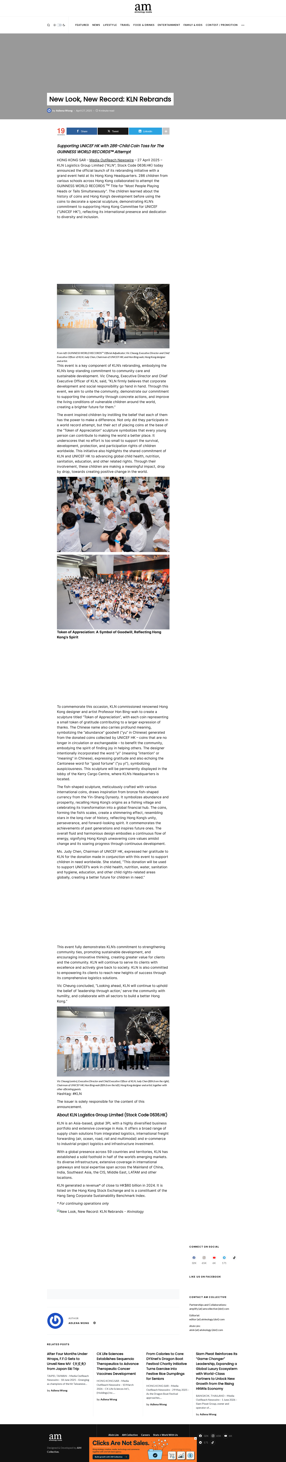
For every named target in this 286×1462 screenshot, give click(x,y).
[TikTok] (234, 1259)
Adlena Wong (79, 1323)
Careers (145, 1434)
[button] (48, 25)
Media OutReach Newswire (111, 160)
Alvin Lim (113, 1434)
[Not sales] (143, 1449)
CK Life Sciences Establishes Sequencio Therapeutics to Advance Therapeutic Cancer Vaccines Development (118, 1363)
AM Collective (130, 1434)
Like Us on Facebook (205, 1276)
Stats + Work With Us (165, 1434)
